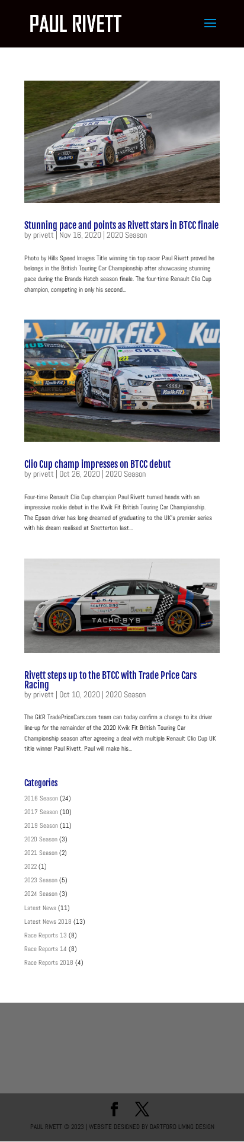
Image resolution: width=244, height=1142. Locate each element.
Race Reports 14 (45, 949)
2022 (30, 866)
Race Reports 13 (45, 935)
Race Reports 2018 (48, 962)
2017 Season (41, 812)
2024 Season (40, 893)
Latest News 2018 (48, 921)
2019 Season (41, 825)
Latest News (40, 908)
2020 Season (127, 234)
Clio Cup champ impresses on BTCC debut (97, 464)
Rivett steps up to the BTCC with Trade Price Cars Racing (110, 680)
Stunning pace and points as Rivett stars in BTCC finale (121, 225)
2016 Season (41, 798)
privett (43, 234)
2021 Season (40, 852)
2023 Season (40, 880)
